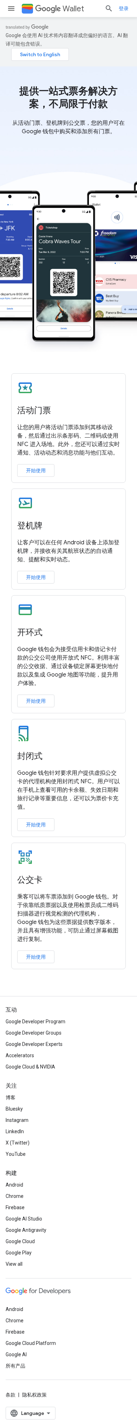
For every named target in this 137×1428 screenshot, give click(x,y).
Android (14, 1185)
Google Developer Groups (33, 1033)
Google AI (16, 1354)
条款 (10, 1395)
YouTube (16, 1154)
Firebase (15, 1207)
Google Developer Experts (34, 1044)
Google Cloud (20, 1241)
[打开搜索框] (109, 8)
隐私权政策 (34, 1395)
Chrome (15, 1196)
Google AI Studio (24, 1219)
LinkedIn (15, 1131)
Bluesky (14, 1109)
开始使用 (36, 470)
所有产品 (15, 1366)
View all (14, 1264)
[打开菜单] (11, 8)
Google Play (19, 1253)
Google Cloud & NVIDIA (30, 1067)
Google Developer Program (35, 1021)
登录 (124, 8)
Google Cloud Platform (31, 1343)
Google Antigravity (26, 1230)
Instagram (17, 1120)
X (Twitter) (18, 1143)
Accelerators (20, 1055)
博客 (10, 1097)
